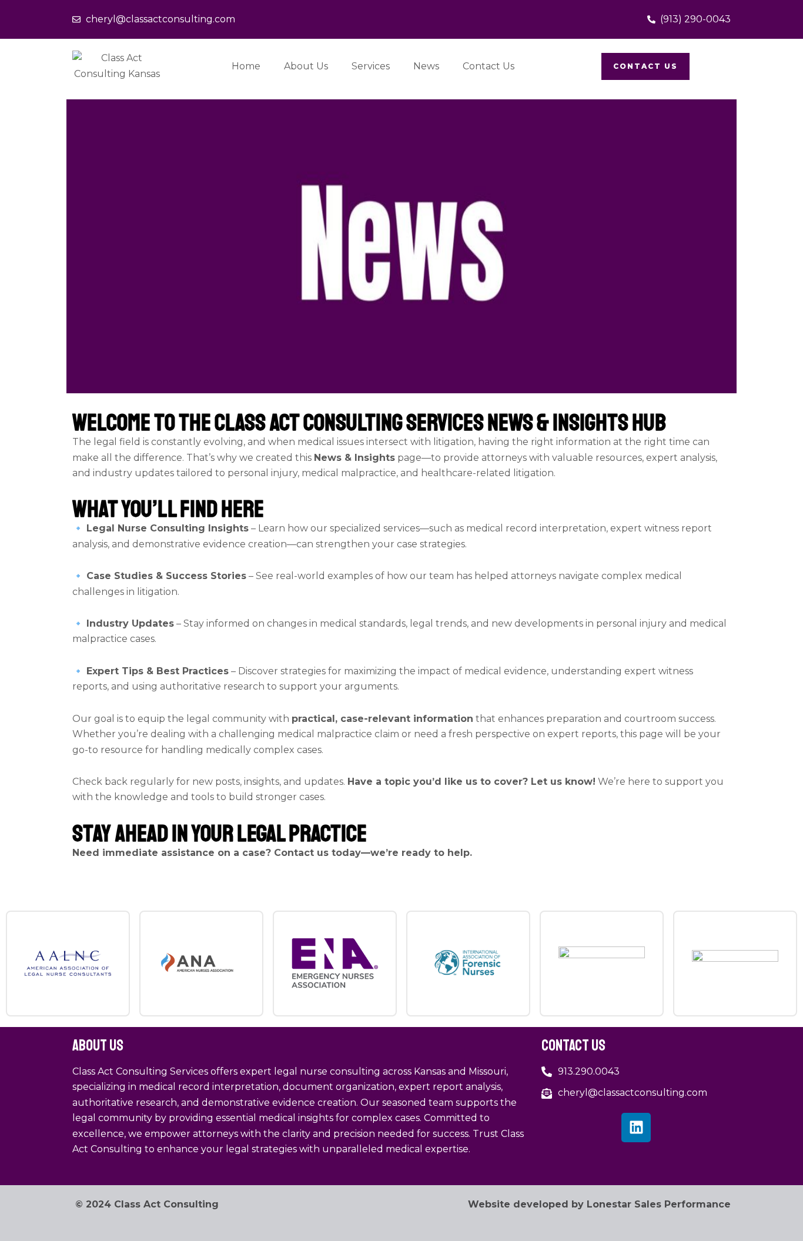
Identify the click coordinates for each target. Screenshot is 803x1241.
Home (246, 66)
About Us (306, 66)
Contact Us (488, 66)
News (426, 66)
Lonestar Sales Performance (659, 1204)
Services (371, 66)
